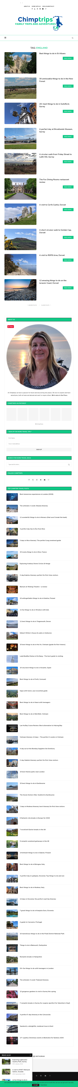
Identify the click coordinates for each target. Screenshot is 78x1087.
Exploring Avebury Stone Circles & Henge (35, 564)
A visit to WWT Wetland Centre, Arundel (21, 1071)
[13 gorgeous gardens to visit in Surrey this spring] (12, 994)
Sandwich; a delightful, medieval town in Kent (36, 1026)
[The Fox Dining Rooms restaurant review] (20, 189)
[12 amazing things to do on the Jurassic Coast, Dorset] (20, 290)
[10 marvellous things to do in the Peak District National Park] (12, 936)
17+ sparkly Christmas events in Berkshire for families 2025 (42, 1038)
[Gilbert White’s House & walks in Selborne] (12, 636)
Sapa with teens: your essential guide (33, 691)
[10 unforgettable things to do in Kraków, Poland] (12, 601)
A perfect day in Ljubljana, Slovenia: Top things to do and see (42, 876)
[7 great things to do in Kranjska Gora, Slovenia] (12, 913)
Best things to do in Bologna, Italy (32, 864)
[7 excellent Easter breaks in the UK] (12, 832)
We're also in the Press (59, 395)
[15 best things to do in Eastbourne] (12, 786)
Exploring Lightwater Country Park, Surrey (19, 1061)
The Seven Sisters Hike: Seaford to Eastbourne (37, 795)
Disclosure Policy (48, 6)
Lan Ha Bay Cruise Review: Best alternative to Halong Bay (41, 725)
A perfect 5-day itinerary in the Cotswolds (35, 1015)
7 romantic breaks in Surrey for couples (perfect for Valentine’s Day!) (45, 1003)
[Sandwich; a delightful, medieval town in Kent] (12, 1029)
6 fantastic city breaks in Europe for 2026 (35, 818)
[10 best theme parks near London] (12, 774)
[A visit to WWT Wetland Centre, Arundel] (6, 1072)
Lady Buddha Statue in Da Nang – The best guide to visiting (41, 656)
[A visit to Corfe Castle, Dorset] (20, 214)
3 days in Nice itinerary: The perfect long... (32, 3)
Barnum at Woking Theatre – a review (33, 587)
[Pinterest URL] (11, 414)
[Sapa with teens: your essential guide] (12, 693)
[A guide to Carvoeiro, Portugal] (12, 925)
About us (27, 6)
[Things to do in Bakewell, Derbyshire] (12, 948)
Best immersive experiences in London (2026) (36, 494)
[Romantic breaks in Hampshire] (12, 959)
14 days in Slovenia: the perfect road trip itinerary (38, 899)
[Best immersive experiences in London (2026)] (12, 497)
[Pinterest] (40, 9)
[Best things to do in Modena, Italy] (12, 890)
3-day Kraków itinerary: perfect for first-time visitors (39, 575)
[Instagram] (37, 9)
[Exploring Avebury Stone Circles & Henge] (12, 566)
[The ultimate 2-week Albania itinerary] (12, 508)
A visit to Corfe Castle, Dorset (52, 204)
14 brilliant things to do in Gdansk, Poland (35, 853)
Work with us (36, 6)
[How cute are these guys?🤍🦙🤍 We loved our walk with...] (71, 1065)
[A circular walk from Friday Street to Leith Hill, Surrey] (20, 163)
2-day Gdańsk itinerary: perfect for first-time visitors (39, 760)
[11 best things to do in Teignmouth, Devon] (12, 624)
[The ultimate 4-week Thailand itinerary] (12, 983)
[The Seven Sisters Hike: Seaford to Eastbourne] (12, 798)
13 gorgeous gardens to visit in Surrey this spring (38, 991)
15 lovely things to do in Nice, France (33, 552)
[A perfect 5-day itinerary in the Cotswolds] (12, 1017)
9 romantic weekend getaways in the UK (34, 841)
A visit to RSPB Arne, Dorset (52, 255)
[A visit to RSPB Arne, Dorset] (20, 264)
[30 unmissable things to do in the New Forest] (20, 88)
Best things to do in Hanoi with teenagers (35, 702)
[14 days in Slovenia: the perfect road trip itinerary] (12, 902)
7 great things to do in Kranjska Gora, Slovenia (37, 911)
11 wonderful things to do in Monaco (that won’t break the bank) (43, 517)
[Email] (42, 9)
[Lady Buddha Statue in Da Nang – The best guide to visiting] (12, 659)
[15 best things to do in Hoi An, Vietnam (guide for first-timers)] (12, 647)
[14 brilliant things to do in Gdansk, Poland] (12, 855)
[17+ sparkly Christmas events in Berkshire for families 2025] (12, 1040)
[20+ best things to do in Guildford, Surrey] (20, 113)
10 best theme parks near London (32, 772)
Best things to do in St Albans (52, 53)
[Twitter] (34, 9)
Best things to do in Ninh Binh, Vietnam (34, 714)
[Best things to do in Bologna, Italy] (12, 867)
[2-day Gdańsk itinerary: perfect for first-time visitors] (12, 763)
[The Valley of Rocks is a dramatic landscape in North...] (32, 1065)
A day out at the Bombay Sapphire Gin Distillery (37, 749)
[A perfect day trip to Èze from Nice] (12, 532)
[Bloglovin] (45, 9)
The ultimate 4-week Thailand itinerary (34, 980)
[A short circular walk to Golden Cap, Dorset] (20, 239)
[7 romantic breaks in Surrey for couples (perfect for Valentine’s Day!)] (12, 1006)
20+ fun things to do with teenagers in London (37, 968)
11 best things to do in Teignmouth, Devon (35, 621)
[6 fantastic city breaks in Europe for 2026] (12, 821)
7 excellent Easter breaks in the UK (33, 830)
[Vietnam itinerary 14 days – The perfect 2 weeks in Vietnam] (12, 740)
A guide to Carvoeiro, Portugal (31, 922)
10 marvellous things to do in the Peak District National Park (42, 934)
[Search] (73, 38)
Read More (44, 1085)
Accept (35, 1085)
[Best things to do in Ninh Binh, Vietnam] (12, 717)
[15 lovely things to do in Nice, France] (12, 555)
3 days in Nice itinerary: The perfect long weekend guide (40, 540)
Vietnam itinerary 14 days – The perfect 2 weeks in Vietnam (41, 737)
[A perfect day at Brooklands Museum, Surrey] (20, 138)
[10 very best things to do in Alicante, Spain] (12, 670)
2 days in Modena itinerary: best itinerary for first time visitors (42, 806)
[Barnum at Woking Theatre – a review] (12, 589)
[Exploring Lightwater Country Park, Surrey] (6, 1062)
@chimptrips (39, 424)
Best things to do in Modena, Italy (32, 887)
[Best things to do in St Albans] (20, 63)
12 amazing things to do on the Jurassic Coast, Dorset (52, 281)
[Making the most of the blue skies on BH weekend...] (58, 1065)
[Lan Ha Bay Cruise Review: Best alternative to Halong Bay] (12, 728)
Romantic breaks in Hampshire (31, 957)
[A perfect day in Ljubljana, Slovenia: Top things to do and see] (12, 878)
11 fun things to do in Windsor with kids (34, 610)
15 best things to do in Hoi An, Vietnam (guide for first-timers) (42, 645)
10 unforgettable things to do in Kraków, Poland (37, 598)
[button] (20, 2)
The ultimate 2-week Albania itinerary (34, 506)
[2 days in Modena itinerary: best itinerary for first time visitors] (12, 809)
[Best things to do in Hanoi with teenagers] (12, 705)
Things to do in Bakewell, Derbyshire (33, 945)
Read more (67, 58)
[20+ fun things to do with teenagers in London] (12, 971)
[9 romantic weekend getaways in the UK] (12, 844)
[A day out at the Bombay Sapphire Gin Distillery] (12, 751)
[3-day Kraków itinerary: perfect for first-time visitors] (12, 578)
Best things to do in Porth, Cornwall (33, 679)
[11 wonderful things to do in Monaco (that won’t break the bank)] (12, 520)
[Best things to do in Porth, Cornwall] (12, 682)
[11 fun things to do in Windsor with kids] (12, 612)
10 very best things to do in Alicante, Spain (35, 668)
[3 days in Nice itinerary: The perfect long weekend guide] (12, 543)
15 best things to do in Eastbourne (32, 783)
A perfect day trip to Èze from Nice (32, 529)
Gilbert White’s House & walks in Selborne (36, 633)
